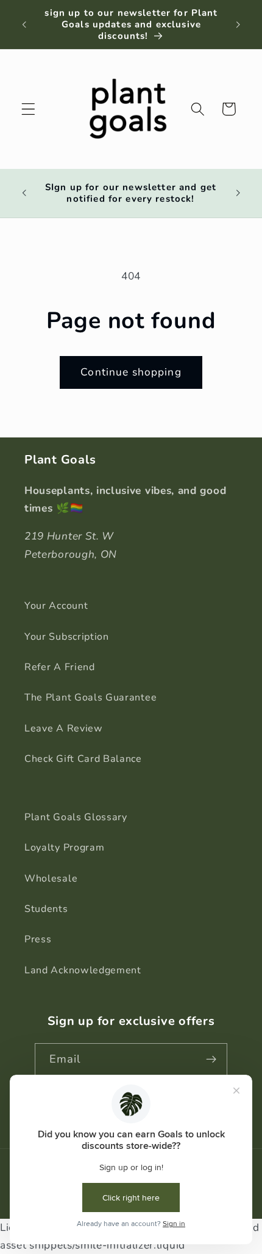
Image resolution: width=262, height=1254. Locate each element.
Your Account (56, 605)
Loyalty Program (64, 847)
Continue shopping (131, 372)
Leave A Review (63, 728)
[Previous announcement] (23, 24)
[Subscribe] (211, 1059)
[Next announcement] (238, 24)
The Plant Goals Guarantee (90, 697)
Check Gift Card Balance (83, 759)
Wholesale (50, 878)
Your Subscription (66, 636)
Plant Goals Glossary (75, 817)
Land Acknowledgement (82, 970)
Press (37, 939)
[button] (28, 109)
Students (46, 909)
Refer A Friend (59, 667)
